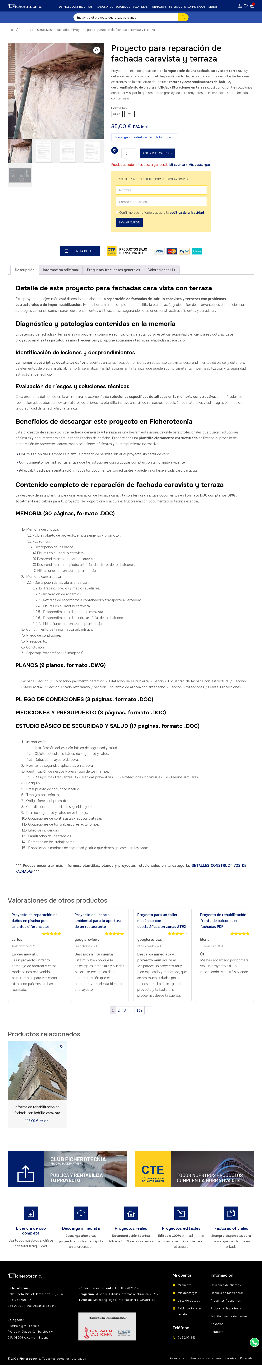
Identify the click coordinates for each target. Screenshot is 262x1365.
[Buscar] (183, 17)
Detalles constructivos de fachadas (44, 29)
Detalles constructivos (76, 6)
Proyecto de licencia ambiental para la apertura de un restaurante (98, 920)
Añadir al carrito (157, 153)
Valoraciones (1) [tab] (161, 269)
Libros (213, 6)
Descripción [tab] (25, 269)
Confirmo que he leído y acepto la (161, 212)
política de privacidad (187, 212)
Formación (158, 6)
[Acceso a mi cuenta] (240, 6)
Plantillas (140, 6)
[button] (96, 50)
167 (139, 1010)
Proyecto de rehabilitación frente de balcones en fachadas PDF (223, 920)
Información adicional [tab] (61, 269)
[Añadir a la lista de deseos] (114, 150)
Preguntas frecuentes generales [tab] (113, 269)
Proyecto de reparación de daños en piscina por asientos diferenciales (35, 920)
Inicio (12, 29)
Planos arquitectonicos (113, 6)
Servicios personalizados (187, 6)
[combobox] (125, 17)
